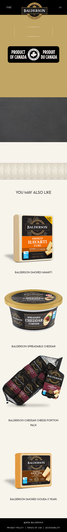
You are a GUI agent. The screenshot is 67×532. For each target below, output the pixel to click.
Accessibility (52, 527)
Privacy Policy (15, 527)
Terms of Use (34, 527)
